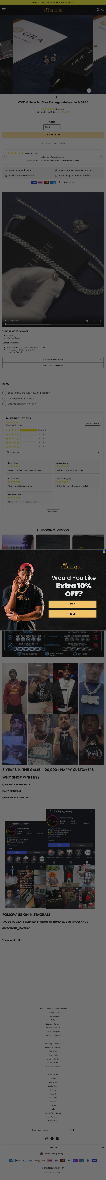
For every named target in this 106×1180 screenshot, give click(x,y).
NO (72, 613)
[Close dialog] (104, 551)
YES (72, 604)
